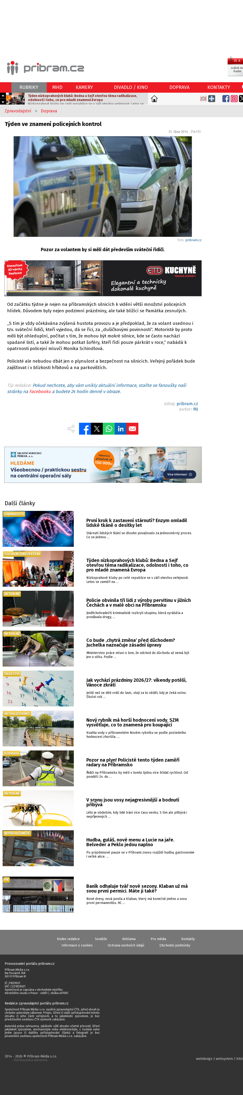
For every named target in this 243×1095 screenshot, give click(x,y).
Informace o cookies (77, 945)
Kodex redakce (68, 939)
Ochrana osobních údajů (126, 945)
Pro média (158, 939)
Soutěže (101, 939)
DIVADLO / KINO (131, 87)
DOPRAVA (179, 87)
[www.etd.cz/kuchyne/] (102, 279)
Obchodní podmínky (174, 945)
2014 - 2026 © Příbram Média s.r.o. (31, 1058)
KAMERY (84, 87)
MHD (57, 87)
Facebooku (40, 391)
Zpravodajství (18, 111)
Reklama (129, 939)
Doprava (49, 111)
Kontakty (188, 939)
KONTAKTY (218, 87)
